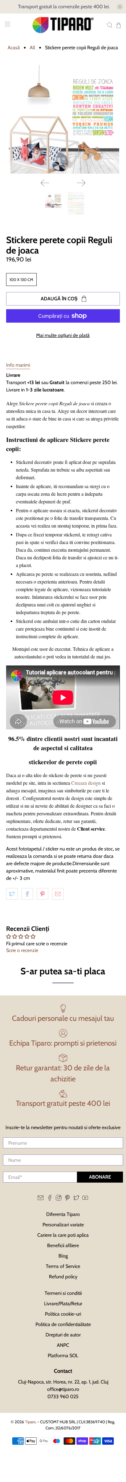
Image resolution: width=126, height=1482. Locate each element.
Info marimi (18, 365)
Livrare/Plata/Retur (63, 1303)
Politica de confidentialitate (63, 1324)
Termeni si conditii (63, 1293)
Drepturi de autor (63, 1335)
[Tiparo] (62, 25)
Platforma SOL (63, 1355)
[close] (120, 7)
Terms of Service (63, 1266)
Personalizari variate (63, 1225)
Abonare (100, 1177)
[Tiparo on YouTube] (85, 1199)
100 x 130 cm (21, 279)
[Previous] (45, 182)
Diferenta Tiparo (63, 1214)
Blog (63, 1256)
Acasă (14, 47)
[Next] (81, 182)
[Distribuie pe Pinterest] (42, 894)
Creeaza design (86, 783)
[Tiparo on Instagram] (58, 1199)
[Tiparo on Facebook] (50, 1199)
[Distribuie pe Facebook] (27, 894)
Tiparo (30, 1421)
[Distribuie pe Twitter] (12, 894)
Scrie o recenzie (22, 950)
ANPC (63, 1345)
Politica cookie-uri (63, 1314)
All (32, 47)
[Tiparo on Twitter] (76, 1199)
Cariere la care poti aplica (63, 1235)
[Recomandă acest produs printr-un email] (58, 894)
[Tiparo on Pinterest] (67, 1199)
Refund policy (63, 1277)
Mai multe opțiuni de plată (63, 335)
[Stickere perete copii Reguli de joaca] (63, 119)
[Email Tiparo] (40, 1199)
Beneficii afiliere (63, 1245)
